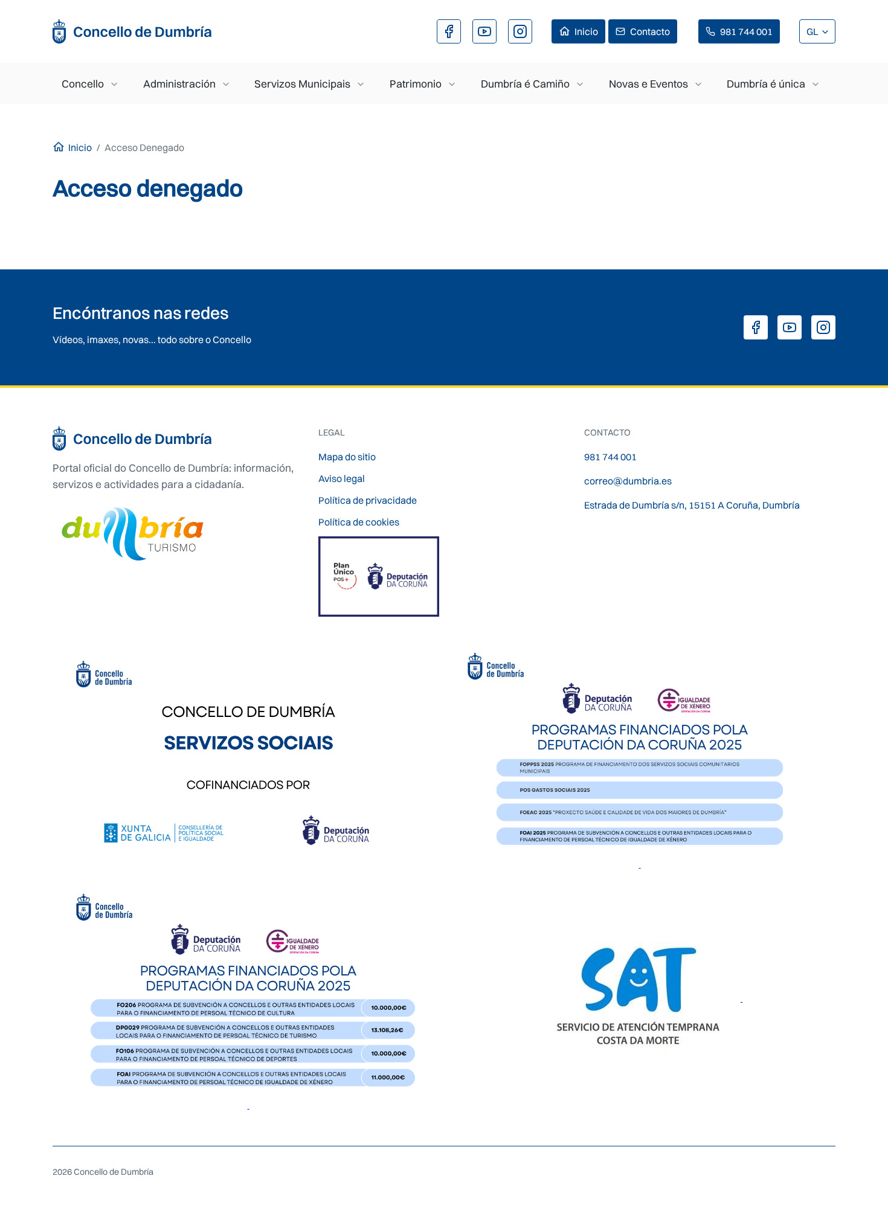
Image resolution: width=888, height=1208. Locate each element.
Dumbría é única (766, 83)
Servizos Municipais (302, 83)
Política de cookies (358, 522)
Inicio (586, 31)
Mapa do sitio (347, 457)
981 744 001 (746, 31)
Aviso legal (341, 478)
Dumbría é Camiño (525, 83)
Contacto (650, 31)
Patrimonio (416, 83)
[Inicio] (133, 31)
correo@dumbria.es (628, 481)
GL (813, 31)
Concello (83, 83)
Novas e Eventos (648, 83)
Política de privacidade (367, 500)
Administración (179, 83)
